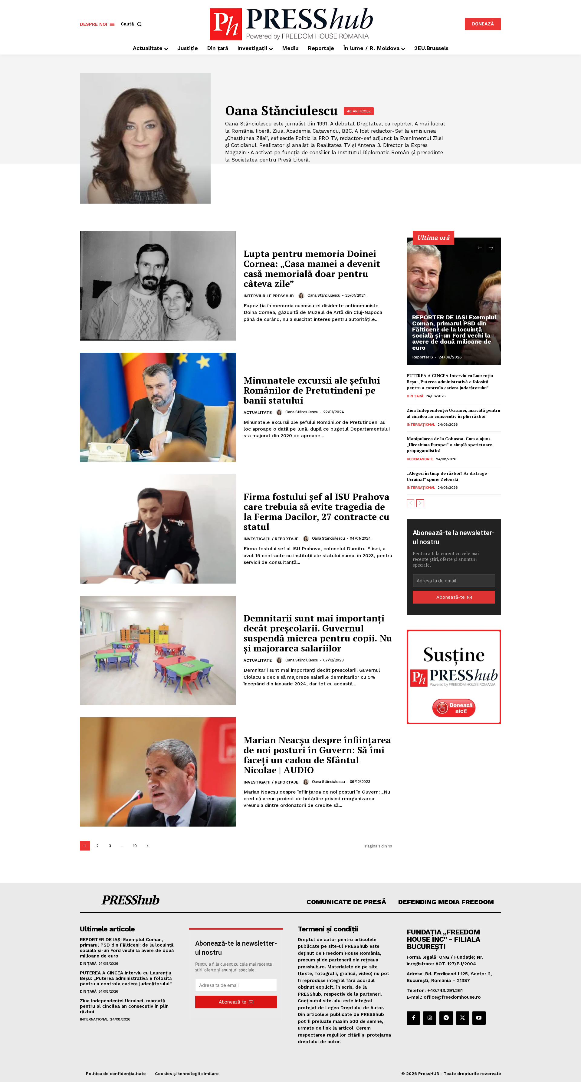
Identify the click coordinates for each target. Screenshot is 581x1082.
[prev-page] (479, 248)
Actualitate (258, 412)
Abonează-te (450, 597)
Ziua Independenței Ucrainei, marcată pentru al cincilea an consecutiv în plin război (453, 413)
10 (135, 846)
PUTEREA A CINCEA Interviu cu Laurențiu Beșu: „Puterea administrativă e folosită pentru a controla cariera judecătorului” (450, 381)
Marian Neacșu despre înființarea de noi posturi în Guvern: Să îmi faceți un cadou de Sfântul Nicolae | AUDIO (317, 755)
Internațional (421, 424)
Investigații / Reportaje (271, 539)
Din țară (415, 396)
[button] (132, 24)
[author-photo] (302, 295)
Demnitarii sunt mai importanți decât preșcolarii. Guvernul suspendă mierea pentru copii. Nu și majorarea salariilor (318, 633)
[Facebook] (413, 1018)
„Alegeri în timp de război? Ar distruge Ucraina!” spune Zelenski (447, 476)
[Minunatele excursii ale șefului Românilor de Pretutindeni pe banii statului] (158, 407)
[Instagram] (429, 1018)
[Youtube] (479, 1018)
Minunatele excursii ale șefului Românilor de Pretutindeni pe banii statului (312, 390)
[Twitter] (462, 1018)
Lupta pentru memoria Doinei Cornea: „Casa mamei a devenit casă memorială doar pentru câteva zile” (312, 269)
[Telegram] (446, 1018)
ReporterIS (422, 357)
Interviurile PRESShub (269, 296)
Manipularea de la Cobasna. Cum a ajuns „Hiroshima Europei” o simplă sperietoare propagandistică (449, 444)
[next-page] (148, 846)
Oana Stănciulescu (323, 295)
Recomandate (420, 459)
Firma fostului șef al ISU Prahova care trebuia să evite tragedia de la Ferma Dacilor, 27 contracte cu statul (316, 512)
